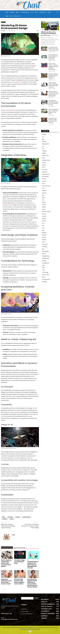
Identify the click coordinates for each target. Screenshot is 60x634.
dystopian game (8, 205)
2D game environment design (10, 110)
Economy (44, 169)
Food (43, 183)
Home (2, 20)
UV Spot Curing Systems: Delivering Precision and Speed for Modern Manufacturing (53, 66)
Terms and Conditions (27, 614)
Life (43, 225)
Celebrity (44, 151)
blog (43, 139)
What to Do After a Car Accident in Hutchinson (48, 32)
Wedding (44, 281)
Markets (44, 232)
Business (12, 12)
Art (43, 137)
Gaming (7, 20)
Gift (43, 195)
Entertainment (46, 174)
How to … (44, 214)
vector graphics (16, 82)
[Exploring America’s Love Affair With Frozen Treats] (7, 574)
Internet (44, 216)
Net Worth (45, 244)
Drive (43, 167)
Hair (43, 200)
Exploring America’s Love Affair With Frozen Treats (6, 581)
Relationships (45, 258)
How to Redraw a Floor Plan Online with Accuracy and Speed (6, 563)
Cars (43, 148)
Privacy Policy (24, 611)
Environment (26, 517)
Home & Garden (25, 12)
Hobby (43, 207)
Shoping (44, 260)
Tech (43, 270)
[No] (58, 630)
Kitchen (44, 221)
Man (43, 230)
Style (31, 12)
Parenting (44, 246)
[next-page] (5, 590)
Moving (44, 239)
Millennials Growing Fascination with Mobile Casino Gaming (8, 526)
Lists (43, 228)
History (44, 204)
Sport (7, 16)
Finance (44, 181)
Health (18, 12)
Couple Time (45, 155)
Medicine (44, 235)
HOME (7, 12)
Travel (49, 12)
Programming (45, 256)
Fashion (44, 179)
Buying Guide (45, 144)
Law (43, 223)
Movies (44, 237)
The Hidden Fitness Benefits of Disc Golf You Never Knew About (54, 49)
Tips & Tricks (45, 274)
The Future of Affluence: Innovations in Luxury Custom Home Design (30, 526)
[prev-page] (2, 590)
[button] (57, 12)
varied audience (15, 412)
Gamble (44, 190)
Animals (44, 134)
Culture (44, 162)
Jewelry (44, 218)
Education (44, 172)
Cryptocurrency (46, 160)
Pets (11, 16)
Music (36, 12)
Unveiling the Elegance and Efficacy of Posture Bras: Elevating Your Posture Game (32, 583)
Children (44, 153)
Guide (11, 519)
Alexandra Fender (45, 35)
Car (43, 29)
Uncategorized (46, 279)
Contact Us (17, 16)
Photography (45, 251)
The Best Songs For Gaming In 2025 (19, 561)
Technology (42, 12)
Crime (43, 158)
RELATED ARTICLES (7, 547)
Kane (3, 30)
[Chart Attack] (30, 5)
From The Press (46, 186)
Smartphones (45, 263)
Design (18, 517)
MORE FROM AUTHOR (19, 547)
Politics (44, 253)
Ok (30, 631)
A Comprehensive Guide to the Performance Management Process (32, 564)
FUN (43, 188)
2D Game (10, 517)
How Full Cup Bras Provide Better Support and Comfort (19, 581)
